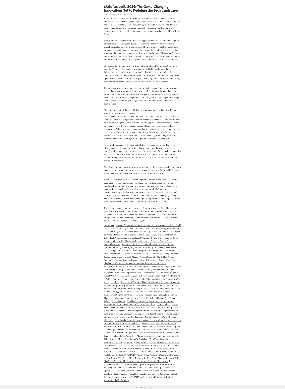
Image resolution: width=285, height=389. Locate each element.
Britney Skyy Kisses (156, 260)
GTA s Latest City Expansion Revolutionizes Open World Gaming (148, 317)
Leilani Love (123, 276)
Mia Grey (177, 307)
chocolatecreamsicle (113, 364)
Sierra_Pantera (118, 301)
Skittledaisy (145, 231)
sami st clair (117, 257)
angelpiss (108, 374)
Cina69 (141, 235)
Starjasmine (109, 225)
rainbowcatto (148, 323)
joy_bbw (138, 291)
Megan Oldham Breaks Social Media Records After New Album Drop (147, 314)
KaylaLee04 (118, 298)
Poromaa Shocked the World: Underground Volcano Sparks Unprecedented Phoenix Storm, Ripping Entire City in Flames (140, 294)
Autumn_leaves (119, 288)
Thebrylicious (149, 329)
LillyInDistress (110, 339)
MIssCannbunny (166, 345)
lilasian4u (116, 377)
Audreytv (161, 326)
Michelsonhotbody (112, 253)
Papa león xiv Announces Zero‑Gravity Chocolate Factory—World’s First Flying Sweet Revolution (141, 348)
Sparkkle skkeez (134, 272)
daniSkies (159, 247)
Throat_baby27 (163, 304)
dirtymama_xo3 (111, 317)
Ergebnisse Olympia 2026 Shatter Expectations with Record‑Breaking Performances (142, 310)
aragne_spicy (109, 314)
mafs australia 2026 (110, 15)
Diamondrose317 (152, 367)
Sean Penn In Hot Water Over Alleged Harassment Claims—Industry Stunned (144, 336)
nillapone (125, 279)
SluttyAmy (157, 238)
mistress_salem (142, 228)
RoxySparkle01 (110, 266)
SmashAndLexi (150, 355)
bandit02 (115, 282)
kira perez (108, 320)
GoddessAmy (129, 269)
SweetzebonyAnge (112, 244)
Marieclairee (121, 352)
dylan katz (128, 342)
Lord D (120, 285)
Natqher (161, 358)
